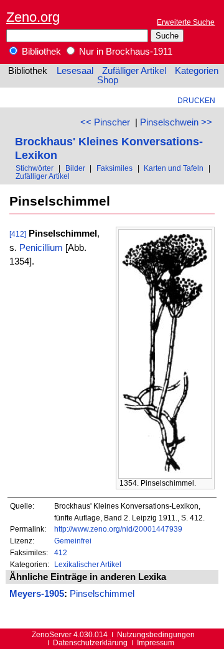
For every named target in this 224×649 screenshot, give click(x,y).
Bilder (75, 168)
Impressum (155, 642)
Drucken (196, 100)
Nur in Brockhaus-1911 (124, 52)
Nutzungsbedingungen (156, 634)
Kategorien (196, 71)
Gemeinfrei (72, 541)
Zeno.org (33, 17)
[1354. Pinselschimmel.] (165, 476)
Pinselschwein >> (176, 122)
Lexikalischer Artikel (87, 564)
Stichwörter (35, 168)
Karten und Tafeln (173, 168)
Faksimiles (114, 168)
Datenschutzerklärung (90, 642)
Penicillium (41, 248)
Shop (107, 80)
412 (60, 552)
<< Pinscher (105, 122)
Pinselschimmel (102, 594)
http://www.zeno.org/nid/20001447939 (118, 529)
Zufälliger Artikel (134, 71)
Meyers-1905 (36, 594)
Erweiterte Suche (186, 22)
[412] (17, 234)
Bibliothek (40, 52)
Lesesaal (75, 71)
